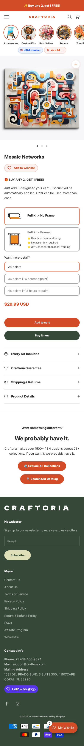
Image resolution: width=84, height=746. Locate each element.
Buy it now (42, 335)
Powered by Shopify (53, 716)
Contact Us (12, 580)
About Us (10, 587)
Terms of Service (16, 594)
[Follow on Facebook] (6, 704)
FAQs (8, 623)
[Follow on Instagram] (18, 704)
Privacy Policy (14, 601)
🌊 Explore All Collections (42, 466)
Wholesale (11, 637)
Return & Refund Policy (20, 615)
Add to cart (42, 322)
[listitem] (11, 35)
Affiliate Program (16, 630)
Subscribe (18, 555)
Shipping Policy (15, 608)
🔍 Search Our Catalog (42, 479)
